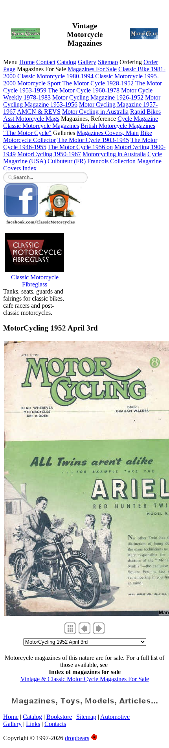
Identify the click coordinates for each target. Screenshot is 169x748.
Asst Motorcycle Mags (31, 118)
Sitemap (108, 62)
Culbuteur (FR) (67, 161)
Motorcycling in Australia (114, 154)
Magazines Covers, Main (108, 132)
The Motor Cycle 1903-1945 (93, 140)
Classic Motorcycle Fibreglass (35, 281)
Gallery (87, 62)
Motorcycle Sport (39, 83)
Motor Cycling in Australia (95, 111)
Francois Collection (111, 161)
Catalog (66, 62)
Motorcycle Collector (29, 140)
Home (27, 62)
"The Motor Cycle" (27, 132)
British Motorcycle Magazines (118, 125)
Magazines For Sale (92, 69)
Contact (45, 62)
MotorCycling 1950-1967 (49, 154)
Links (33, 723)
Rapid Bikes (145, 111)
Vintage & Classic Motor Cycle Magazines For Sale (84, 679)
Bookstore (59, 716)
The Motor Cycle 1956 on (80, 147)
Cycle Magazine (138, 118)
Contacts (55, 723)
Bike (146, 132)
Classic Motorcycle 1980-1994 (55, 76)
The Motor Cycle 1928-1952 (98, 83)
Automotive (115, 716)
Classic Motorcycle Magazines (41, 125)
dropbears (77, 738)
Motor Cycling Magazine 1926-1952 (97, 97)
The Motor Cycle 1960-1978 (83, 90)
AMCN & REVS (39, 111)
